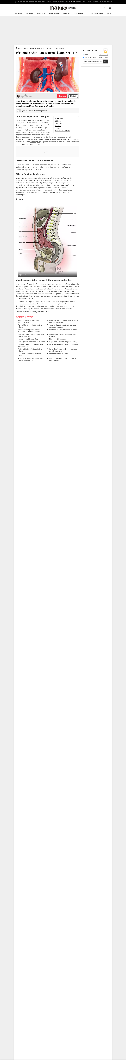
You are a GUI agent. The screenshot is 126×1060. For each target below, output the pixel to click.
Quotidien (29, 14)
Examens (66, 14)
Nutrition (41, 14)
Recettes (38, 2)
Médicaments (54, 14)
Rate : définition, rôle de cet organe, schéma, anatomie (31, 335)
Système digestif (59, 48)
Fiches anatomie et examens (34, 48)
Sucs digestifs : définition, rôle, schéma (32, 342)
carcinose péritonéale (28, 304)
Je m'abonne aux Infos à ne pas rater (34, 111)
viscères (41, 180)
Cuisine (31, 2)
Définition (58, 121)
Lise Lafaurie (25, 95)
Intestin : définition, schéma (28, 339)
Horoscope (97, 2)
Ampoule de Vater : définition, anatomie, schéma (29, 321)
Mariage (61, 2)
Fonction (58, 126)
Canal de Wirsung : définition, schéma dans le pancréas (63, 350)
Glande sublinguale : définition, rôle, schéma (62, 335)
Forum (109, 2)
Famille (67, 2)
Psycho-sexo (79, 14)
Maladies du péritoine (62, 131)
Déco (44, 2)
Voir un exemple (103, 55)
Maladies (18, 14)
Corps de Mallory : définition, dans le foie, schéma (62, 359)
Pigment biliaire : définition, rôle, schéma (30, 326)
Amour (54, 2)
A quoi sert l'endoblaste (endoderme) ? (63, 342)
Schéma (57, 128)
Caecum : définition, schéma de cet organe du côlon (31, 345)
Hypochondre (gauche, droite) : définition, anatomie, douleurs (29, 331)
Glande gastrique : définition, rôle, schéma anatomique (30, 359)
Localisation (59, 123)
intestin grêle (35, 142)
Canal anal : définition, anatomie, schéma (30, 355)
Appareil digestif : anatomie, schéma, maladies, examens (62, 326)
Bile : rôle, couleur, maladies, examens (63, 330)
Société (78, 2)
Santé (73, 2)
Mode (20, 2)
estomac (58, 309)
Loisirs (90, 2)
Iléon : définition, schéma (58, 354)
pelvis (28, 169)
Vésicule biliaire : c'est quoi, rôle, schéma (30, 350)
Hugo (104, 2)
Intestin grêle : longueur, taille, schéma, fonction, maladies (63, 321)
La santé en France (95, 14)
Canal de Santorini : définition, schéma (63, 344)
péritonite (50, 284)
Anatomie (49, 48)
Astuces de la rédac (90, 57)
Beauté (25, 2)
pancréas (20, 139)
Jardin (49, 2)
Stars (84, 2)
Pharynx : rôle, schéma (57, 339)
